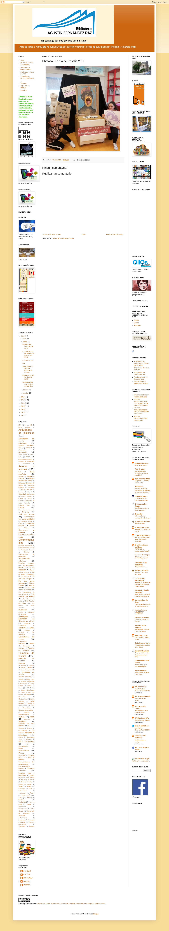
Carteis (20, 498)
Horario (23, 667)
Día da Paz (25, 576)
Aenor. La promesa (141, 465)
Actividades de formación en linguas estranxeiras (141, 363)
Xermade (137, 326)
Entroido (27, 630)
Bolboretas (31, 487)
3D (25, 425)
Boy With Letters (141, 496)
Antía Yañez (22, 454)
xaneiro (26, 393)
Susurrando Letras (142, 651)
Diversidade (22, 610)
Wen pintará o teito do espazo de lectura (27, 369)
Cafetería (29, 492)
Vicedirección (22, 806)
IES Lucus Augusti (142, 748)
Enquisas (23, 90)
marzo (25, 342)
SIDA (30, 788)
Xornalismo (21, 826)
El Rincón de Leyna (142, 527)
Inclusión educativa (24, 677)
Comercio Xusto (27, 521)
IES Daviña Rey (140, 687)
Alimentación (22, 450)
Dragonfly (138, 514)
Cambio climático (26, 496)
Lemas (29, 685)
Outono (20, 737)
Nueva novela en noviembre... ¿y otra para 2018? (141, 473)
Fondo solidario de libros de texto (140, 378)
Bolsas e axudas (26, 490)
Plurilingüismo (23, 751)
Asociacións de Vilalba (25, 459)
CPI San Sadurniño (142, 718)
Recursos (23, 83)
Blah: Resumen (140, 523)
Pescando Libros (141, 635)
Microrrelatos (26, 708)
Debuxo (26, 552)
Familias (31, 643)
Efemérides (23, 617)
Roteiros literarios (26, 782)
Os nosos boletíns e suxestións (26, 64)
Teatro (32, 793)
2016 (23, 403)
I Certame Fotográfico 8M (26, 670)
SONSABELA (28, 878)
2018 (23, 397)
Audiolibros (26, 463)
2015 (23, 406)
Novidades (22, 721)
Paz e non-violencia (26, 742)
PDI (27, 744)
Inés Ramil (27, 871)
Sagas (20, 786)
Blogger (96, 914)
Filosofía (21, 648)
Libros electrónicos (27, 690)
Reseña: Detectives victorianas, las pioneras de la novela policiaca (142, 490)
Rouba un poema (24, 784)
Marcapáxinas (23, 699)
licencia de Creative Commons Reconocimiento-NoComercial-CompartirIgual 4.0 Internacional (71, 904)
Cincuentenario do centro (26, 510)
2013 (23, 412)
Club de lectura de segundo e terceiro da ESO (28, 354)
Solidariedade (22, 791)
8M (23, 363)
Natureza (27, 719)
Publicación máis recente (52, 234)
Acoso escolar (24, 427)
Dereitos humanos (26, 563)
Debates (31, 550)
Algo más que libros (142, 479)
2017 (23, 400)
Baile (20, 472)
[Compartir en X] (83, 160)
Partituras (29, 739)
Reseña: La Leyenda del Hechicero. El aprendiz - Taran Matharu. (142, 584)
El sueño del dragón (142, 555)
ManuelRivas (22, 697)
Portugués (21, 755)
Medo (32, 705)
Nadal (32, 717)
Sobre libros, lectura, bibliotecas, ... (27, 78)
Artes (28, 457)
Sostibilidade (22, 793)
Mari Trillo (26, 874)
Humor (30, 667)
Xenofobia (21, 820)
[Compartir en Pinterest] (88, 160)
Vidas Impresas (141, 670)
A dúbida (137, 749)
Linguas (28, 694)
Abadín (136, 320)
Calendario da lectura (26, 494)
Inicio (84, 234)
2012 (23, 415)
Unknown (26, 881)
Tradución (22, 802)
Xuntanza (31, 826)
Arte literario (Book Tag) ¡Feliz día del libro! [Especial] (142, 539)
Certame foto (23, 505)
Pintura (20, 748)
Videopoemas (22, 809)
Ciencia (21, 507)
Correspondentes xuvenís (26, 547)
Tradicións (21, 800)
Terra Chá (26, 795)
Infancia (20, 679)
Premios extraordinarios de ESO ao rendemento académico (141, 411)
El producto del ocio (142, 522)
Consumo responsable (25, 545)
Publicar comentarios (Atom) (63, 238)
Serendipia (21, 788)
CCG (29, 498)
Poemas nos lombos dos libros (27, 346)
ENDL (32, 628)
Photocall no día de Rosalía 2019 (28, 377)
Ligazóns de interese (24, 87)
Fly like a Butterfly (141, 570)
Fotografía (21, 663)
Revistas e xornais (27, 779)
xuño (25, 339)
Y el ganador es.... (140, 567)
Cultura (23, 550)
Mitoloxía (26, 712)
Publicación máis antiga (114, 234)
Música (21, 717)
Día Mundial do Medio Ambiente (26, 606)
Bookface (21, 492)
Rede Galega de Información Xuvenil (141, 382)
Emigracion (27, 623)
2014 (23, 409)
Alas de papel (140, 469)
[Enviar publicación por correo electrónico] (74, 160)
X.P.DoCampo (22, 817)
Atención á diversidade (26, 461)
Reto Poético (30, 777)
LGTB (27, 688)
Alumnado (22, 452)
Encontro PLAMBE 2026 (142, 730)
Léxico (20, 688)
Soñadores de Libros (142, 643)
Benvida (21, 476)
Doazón (20, 612)
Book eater (139, 486)
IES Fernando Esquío (142, 697)
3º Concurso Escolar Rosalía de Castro (141, 396)
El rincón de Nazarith (142, 535)
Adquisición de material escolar (139, 373)
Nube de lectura (141, 610)
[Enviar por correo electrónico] (78, 160)
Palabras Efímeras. (142, 618)
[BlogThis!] (80, 160)
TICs (20, 797)
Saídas (29, 786)
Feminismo (26, 646)
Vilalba (136, 323)
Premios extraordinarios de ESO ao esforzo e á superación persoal (141, 402)
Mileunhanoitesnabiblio (25, 710)
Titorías (29, 797)
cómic (20, 523)
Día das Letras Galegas (142, 720)
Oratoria (29, 728)
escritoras (21, 632)
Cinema (25, 512)
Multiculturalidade (23, 714)
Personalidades (23, 746)
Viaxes (29, 804)
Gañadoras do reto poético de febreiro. (27, 384)
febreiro (26, 390)
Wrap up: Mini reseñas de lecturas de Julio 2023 (142, 655)
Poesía (21, 753)
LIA (33, 688)
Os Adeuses (22, 730)
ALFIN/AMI (28, 448)
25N (19, 425)
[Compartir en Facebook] (85, 160)
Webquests (21, 815)
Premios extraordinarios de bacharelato (140, 418)
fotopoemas (22, 665)
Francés (31, 665)
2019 (23, 336)
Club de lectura (27, 360)
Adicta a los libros (141, 463)
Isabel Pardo (30, 679)
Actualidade (22, 443)
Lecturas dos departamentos (25, 68)
